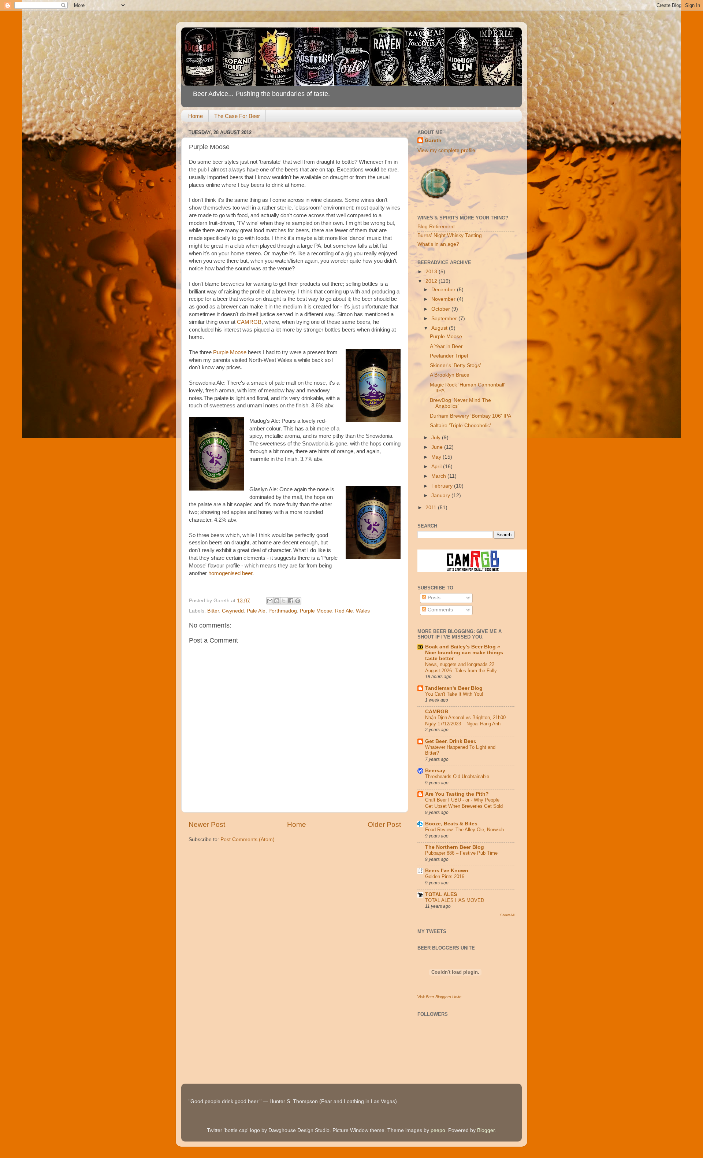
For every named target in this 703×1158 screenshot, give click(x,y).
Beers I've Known (446, 870)
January (441, 495)
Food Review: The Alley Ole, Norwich (464, 829)
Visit (439, 997)
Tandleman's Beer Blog (454, 688)
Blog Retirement (436, 226)
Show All (507, 915)
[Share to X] (283, 600)
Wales (363, 611)
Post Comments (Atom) (247, 839)
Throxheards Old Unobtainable (457, 776)
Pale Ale (256, 611)
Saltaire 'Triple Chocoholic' (460, 425)
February (442, 486)
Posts (433, 597)
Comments (439, 610)
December (444, 289)
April (437, 466)
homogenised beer (230, 573)
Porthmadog (282, 611)
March (439, 476)
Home (195, 116)
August (440, 328)
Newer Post (207, 824)
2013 (432, 271)
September (444, 318)
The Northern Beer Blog (454, 847)
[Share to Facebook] (290, 600)
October (441, 309)
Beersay (435, 770)
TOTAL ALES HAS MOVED (454, 900)
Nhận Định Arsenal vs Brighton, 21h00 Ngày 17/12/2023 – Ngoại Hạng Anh (465, 720)
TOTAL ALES (441, 894)
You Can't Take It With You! (454, 694)
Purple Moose (229, 352)
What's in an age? (438, 244)
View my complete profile (446, 150)
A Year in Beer (446, 346)
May (437, 457)
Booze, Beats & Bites (451, 823)
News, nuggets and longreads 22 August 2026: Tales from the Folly (461, 667)
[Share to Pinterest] (297, 600)
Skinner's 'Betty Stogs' (455, 365)
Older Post (384, 824)
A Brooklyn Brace (449, 375)
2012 (432, 281)
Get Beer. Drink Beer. (450, 741)
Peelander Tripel (449, 356)
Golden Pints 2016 (444, 876)
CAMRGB (249, 322)
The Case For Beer (237, 116)
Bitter (213, 611)
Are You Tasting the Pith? (457, 794)
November (444, 299)
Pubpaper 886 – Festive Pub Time (461, 853)
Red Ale (344, 611)
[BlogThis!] (276, 600)
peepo (438, 1130)
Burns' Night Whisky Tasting (449, 235)
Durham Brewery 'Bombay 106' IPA (470, 416)
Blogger (486, 1130)
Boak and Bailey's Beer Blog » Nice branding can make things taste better (464, 652)
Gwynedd (233, 611)
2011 (431, 507)
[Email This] (270, 600)
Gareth (433, 140)
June (437, 447)
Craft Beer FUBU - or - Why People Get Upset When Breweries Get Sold (464, 803)
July (436, 437)
